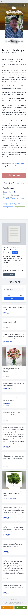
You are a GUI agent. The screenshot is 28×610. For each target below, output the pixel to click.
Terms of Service (18, 603)
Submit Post (14, 298)
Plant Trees (19, 207)
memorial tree (19, 163)
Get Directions (8, 207)
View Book (7, 252)
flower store (18, 166)
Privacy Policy (10, 603)
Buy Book (15, 252)
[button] (14, 356)
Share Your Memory (9, 274)
